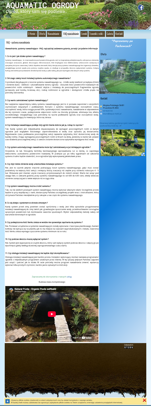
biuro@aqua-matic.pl (112, 113)
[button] (32, 34)
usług (69, 276)
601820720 (108, 111)
